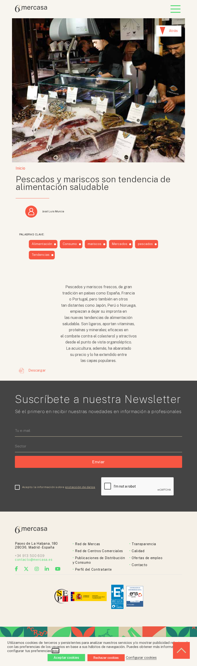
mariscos (95, 244)
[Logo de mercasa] (62, 596)
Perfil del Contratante (93, 569)
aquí (55, 651)
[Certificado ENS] (134, 596)
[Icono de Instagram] (37, 569)
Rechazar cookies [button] (106, 658)
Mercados (119, 244)
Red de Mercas (87, 544)
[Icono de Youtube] (58, 569)
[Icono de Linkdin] (47, 569)
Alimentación (42, 244)
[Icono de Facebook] (16, 569)
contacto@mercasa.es (33, 560)
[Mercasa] (31, 11)
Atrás (173, 31)
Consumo (70, 244)
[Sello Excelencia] (117, 597)
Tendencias (40, 255)
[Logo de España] (89, 597)
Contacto (140, 565)
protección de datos (80, 487)
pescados (145, 244)
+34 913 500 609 (30, 556)
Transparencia (144, 544)
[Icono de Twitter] (26, 569)
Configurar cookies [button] (141, 657)
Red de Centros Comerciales (99, 551)
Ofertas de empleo (147, 558)
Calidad (138, 551)
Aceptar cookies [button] (66, 658)
